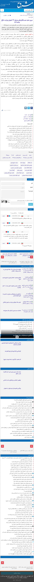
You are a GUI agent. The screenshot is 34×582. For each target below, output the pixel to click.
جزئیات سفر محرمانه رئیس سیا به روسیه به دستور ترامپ (21, 469)
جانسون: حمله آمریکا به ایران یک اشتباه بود (23, 421)
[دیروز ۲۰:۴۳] (27, 353)
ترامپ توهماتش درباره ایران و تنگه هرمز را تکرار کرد (22, 410)
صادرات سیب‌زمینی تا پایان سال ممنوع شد (12, 310)
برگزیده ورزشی (30, 340)
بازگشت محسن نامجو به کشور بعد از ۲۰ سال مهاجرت (12, 286)
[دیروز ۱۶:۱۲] (27, 288)
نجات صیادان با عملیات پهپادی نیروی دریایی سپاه (22, 134)
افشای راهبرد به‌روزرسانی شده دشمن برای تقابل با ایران (21, 423)
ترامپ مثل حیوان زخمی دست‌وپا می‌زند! (24, 516)
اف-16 (12, 155)
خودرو (32, 251)
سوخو (30, 155)
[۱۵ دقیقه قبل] (9, 445)
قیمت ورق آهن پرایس (9, 173)
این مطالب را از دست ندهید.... (26, 266)
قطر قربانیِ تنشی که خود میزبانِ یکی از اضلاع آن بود (22, 475)
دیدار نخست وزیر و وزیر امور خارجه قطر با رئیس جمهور (12, 373)
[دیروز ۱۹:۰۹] (27, 280)
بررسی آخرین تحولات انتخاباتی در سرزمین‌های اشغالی (21, 467)
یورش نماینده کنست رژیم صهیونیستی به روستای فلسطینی (20, 526)
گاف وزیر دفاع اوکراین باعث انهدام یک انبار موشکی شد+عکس (19, 126)
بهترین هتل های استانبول (26, 165)
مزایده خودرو (29, 173)
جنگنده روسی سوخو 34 (27, 157)
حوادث (31, 440)
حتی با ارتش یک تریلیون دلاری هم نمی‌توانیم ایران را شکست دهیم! (19, 415)
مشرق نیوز (22, 4)
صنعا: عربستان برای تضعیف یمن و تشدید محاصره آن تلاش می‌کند (19, 522)
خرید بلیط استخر (20, 173)
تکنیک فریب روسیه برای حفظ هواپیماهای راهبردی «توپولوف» (20, 140)
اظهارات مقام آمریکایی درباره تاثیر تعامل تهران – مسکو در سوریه (19, 136)
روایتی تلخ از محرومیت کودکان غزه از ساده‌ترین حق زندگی (20, 473)
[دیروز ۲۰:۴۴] (27, 272)
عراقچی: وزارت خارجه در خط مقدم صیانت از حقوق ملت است (20, 554)
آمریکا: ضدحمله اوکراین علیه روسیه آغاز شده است (22, 148)
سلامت (31, 557)
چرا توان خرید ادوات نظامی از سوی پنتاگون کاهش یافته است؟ (19, 132)
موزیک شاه (22, 163)
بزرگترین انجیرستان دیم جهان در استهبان (12, 388)
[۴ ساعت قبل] (9, 562)
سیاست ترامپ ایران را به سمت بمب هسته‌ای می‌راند (21, 425)
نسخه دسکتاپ (17, 573)
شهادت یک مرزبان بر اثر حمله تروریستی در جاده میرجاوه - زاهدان (12, 270)
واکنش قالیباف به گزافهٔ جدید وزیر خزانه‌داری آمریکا (22, 431)
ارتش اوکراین (18, 155)
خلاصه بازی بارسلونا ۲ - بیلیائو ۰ (26, 495)
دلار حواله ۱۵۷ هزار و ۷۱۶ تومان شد (25, 326)
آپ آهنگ (30, 163)
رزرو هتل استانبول (14, 165)
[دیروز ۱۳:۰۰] (27, 382)
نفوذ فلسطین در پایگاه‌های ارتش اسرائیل (24, 505)
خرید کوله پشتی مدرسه (14, 175)
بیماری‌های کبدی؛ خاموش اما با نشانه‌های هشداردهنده (21, 417)
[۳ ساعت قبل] (25, 562)
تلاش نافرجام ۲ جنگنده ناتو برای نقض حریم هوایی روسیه (20, 128)
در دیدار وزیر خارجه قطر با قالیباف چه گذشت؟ (23, 400)
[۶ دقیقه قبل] (25, 445)
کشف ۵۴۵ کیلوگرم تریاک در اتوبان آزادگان (12, 302)
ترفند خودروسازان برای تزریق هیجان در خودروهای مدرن (9, 262)
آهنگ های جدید (28, 170)
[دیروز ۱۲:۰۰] (27, 391)
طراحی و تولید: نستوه (17, 580)
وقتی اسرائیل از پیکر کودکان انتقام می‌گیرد (24, 510)
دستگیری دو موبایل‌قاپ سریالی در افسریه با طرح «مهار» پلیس (12, 295)
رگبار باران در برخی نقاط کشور (26, 450)
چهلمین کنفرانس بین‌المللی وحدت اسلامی (12, 380)
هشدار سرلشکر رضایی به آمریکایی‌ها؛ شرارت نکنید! (22, 548)
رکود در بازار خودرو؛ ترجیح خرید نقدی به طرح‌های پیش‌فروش (26, 262)
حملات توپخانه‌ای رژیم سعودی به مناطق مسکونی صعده (21, 465)
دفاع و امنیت (28, 10)
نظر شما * (30, 191)
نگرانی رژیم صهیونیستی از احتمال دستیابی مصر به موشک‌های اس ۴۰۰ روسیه (17, 458)
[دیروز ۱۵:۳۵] (27, 296)
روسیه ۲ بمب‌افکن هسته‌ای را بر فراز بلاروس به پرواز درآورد (20, 144)
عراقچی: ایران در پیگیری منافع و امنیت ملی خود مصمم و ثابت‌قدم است (18, 518)
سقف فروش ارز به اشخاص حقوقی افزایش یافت (22, 435)
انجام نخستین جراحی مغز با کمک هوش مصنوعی (22, 479)
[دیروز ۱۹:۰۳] (27, 374)
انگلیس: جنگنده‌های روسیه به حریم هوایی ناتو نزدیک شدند (20, 146)
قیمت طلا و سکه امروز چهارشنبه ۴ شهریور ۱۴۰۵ (22, 324)
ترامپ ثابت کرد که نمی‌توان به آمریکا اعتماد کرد (23, 489)
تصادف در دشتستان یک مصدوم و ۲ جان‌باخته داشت (9, 451)
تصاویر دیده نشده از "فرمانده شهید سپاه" (24, 402)
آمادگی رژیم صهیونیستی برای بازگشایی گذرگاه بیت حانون (21, 433)
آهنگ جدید (12, 170)
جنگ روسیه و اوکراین (6, 157)
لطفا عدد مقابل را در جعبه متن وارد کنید (25, 200)
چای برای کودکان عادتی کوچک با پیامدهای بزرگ (23, 483)
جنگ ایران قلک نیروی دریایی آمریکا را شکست (23, 534)
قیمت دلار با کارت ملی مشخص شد (25, 322)
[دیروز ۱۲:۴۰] (27, 313)
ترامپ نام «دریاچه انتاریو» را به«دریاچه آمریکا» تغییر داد (21, 528)
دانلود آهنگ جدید (28, 168)
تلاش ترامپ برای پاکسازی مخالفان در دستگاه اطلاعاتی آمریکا (20, 508)
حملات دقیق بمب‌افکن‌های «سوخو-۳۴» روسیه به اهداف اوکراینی (19, 138)
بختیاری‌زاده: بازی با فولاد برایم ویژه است (24, 536)
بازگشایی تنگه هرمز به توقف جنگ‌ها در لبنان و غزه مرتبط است (20, 406)
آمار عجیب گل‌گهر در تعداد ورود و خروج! (12, 359)
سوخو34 (7, 155)
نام (32, 183)
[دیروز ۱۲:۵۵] (27, 305)
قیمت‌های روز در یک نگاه (27, 320)
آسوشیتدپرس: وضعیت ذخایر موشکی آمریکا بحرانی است (21, 538)
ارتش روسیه (25, 155)
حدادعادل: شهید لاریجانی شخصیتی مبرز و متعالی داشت (21, 550)
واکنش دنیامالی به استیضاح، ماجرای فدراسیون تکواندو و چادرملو (11, 344)
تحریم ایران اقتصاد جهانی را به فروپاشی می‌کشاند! (22, 485)
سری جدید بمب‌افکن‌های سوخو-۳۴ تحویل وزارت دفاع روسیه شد (17, 21)
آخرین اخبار (30, 455)
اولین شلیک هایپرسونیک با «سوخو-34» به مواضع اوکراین (20, 130)
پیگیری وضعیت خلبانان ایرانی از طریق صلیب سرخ (11, 278)
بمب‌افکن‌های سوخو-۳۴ (16, 157)
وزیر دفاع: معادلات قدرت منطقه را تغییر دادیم (23, 552)
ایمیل (31, 187)
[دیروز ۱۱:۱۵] (27, 362)
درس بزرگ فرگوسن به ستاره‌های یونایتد (24, 429)
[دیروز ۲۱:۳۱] (27, 345)
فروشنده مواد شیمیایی (27, 175)
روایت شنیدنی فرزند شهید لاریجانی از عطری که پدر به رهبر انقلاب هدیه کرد (17, 408)
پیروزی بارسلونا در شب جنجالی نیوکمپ (24, 497)
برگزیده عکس (30, 369)
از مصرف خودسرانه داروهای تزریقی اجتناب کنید (23, 481)
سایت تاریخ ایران (14, 163)
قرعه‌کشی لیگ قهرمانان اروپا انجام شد (13, 351)
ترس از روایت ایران (28, 437)
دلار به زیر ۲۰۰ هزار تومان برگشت (25, 328)
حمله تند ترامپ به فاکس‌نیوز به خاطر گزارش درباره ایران (21, 471)
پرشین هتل (19, 170)
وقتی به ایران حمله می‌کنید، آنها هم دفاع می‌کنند (22, 477)
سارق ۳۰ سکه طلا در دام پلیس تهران (24, 419)
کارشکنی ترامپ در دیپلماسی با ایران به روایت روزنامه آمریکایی (20, 520)
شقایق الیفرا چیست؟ (28, 491)
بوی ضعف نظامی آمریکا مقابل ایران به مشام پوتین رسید (21, 463)
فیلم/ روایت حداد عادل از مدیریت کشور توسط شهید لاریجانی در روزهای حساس (16, 427)
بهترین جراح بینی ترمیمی (16, 168)
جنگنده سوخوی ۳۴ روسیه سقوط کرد (24, 142)
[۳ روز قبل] (25, 256)
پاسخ (4, 216)
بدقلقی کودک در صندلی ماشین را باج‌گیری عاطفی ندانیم (21, 499)
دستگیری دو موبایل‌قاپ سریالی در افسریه (22, 335)
